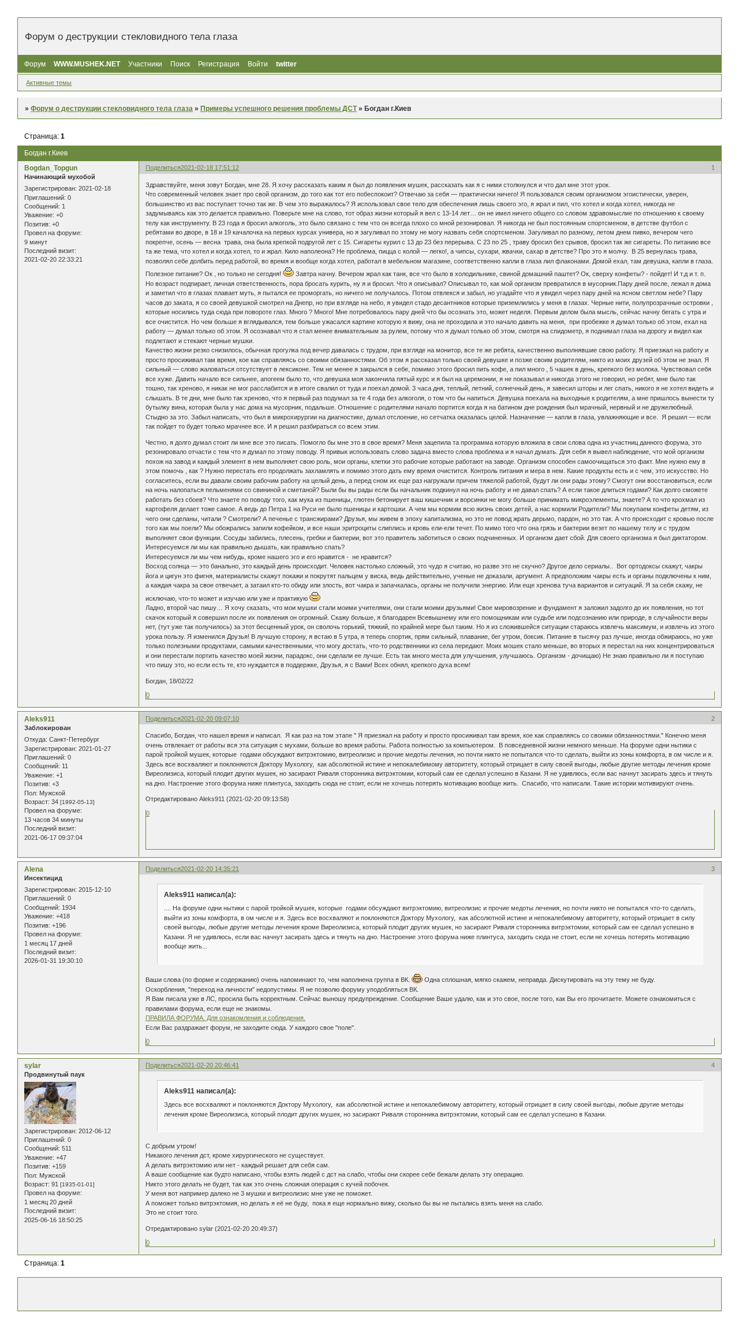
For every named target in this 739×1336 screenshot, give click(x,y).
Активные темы (49, 82)
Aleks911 (39, 719)
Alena (33, 869)
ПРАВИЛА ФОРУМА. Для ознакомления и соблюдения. (225, 1017)
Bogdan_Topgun (50, 168)
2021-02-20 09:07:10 (210, 718)
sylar (32, 1066)
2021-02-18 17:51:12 (210, 167)
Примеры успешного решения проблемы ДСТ (278, 109)
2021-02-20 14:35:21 (210, 868)
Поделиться (163, 167)
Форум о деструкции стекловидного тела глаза (112, 109)
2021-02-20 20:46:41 (210, 1065)
